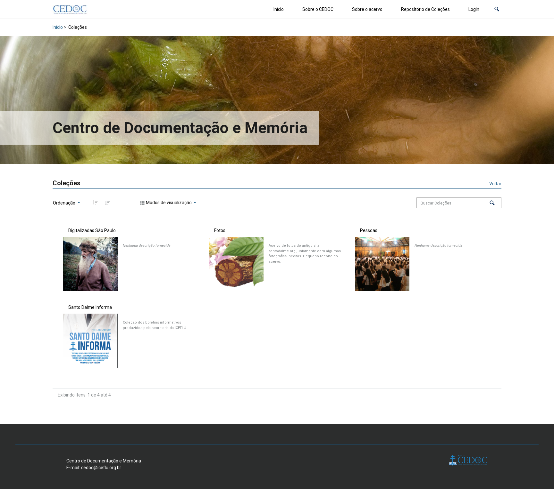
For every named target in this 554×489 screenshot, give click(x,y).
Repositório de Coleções (425, 9)
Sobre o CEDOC (317, 9)
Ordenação (64, 202)
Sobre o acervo (367, 9)
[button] (496, 9)
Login (473, 9)
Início (278, 9)
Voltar (495, 183)
